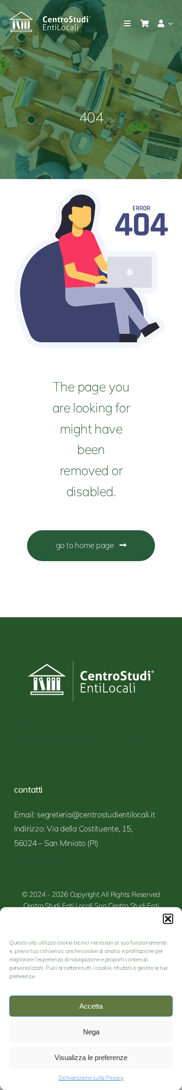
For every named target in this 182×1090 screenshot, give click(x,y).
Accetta (91, 1006)
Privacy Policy (38, 857)
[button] (168, 919)
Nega (91, 1032)
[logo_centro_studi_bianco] (50, 14)
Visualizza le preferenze (91, 1057)
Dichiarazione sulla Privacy (91, 1077)
